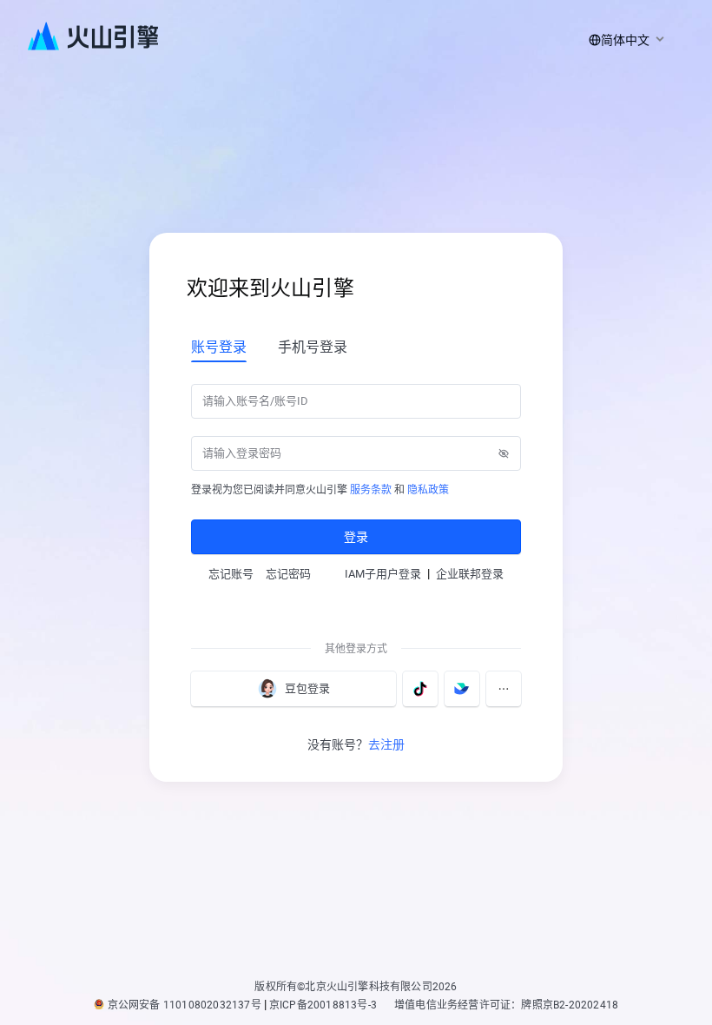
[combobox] (623, 40)
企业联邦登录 (470, 573)
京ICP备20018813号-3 (323, 1005)
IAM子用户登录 (383, 573)
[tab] (219, 346)
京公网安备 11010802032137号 (184, 1005)
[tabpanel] (356, 467)
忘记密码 (288, 573)
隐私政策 (428, 490)
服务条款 (371, 490)
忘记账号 (231, 573)
